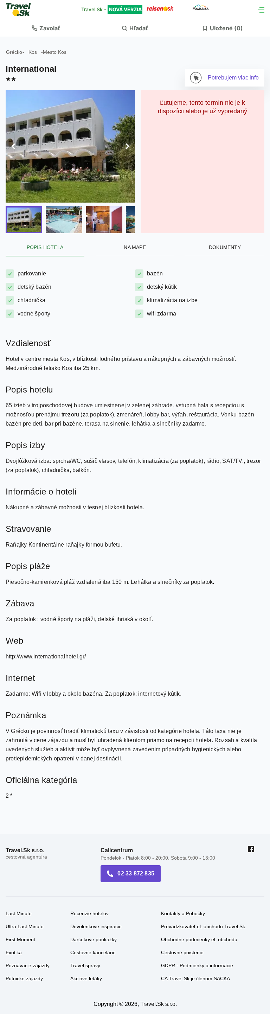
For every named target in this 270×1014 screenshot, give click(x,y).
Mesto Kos (54, 52)
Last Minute (19, 867)
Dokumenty (225, 201)
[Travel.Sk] (22, 9)
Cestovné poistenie (182, 906)
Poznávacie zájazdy (28, 919)
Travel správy (85, 919)
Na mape (135, 201)
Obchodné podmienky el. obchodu (199, 893)
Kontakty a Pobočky (183, 867)
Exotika (14, 906)
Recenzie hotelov (89, 867)
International (31, 69)
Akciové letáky (86, 932)
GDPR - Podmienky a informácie (197, 919)
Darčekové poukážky (93, 893)
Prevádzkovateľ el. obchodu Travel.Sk (203, 880)
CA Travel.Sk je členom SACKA (195, 932)
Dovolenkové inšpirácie (96, 880)
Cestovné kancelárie (93, 906)
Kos (32, 52)
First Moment (20, 893)
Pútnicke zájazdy (24, 932)
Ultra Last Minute (25, 880)
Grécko (14, 52)
